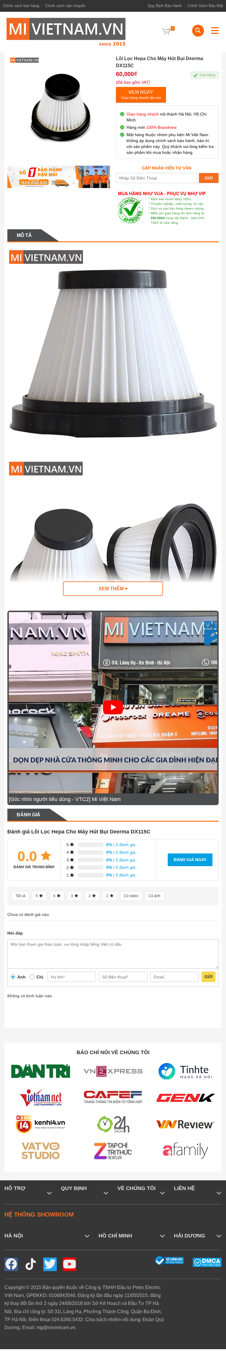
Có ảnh (154, 896)
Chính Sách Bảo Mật (205, 6)
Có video (131, 896)
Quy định (74, 1188)
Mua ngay (141, 95)
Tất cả (20, 896)
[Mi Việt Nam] (65, 31)
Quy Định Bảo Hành (165, 6)
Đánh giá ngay (190, 859)
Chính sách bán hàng (21, 6)
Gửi (208, 976)
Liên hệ (184, 1188)
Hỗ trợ (14, 1188)
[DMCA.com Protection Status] (207, 1262)
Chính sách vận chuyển (65, 6)
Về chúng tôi (136, 1188)
